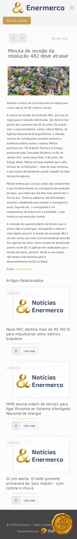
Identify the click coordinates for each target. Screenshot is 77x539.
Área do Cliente (17, 20)
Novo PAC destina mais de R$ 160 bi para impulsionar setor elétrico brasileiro (38, 334)
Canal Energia (24, 269)
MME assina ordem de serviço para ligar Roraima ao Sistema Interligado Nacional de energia (38, 409)
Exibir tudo (61, 38)
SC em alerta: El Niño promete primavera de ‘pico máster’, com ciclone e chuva (35, 483)
